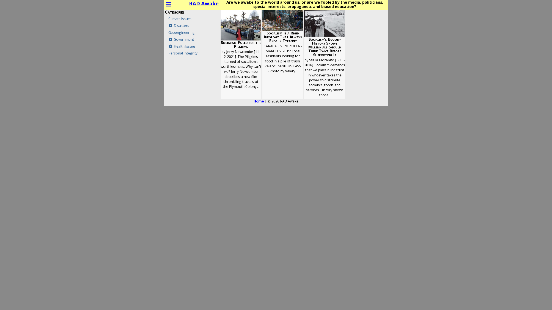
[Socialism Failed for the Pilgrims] (241, 54)
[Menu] (168, 4)
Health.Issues (185, 46)
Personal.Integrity (183, 53)
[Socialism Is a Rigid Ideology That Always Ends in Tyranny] (282, 54)
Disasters (181, 25)
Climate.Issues (179, 18)
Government (184, 39)
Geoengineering (181, 32)
